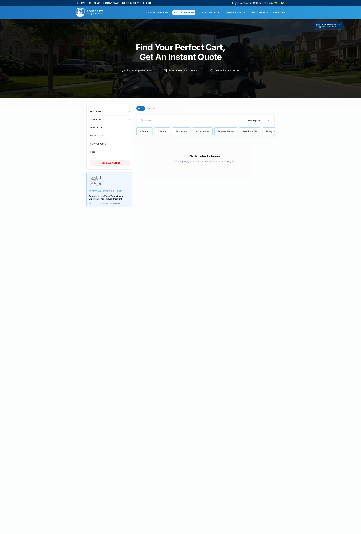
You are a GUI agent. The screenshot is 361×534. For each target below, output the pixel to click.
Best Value (181, 131)
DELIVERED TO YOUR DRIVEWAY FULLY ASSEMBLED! (111, 3)
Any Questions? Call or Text (259, 3)
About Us (279, 12)
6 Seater (162, 131)
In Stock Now (202, 131)
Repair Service (209, 12)
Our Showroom (157, 12)
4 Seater (144, 131)
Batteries (259, 12)
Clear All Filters (110, 163)
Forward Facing (226, 131)
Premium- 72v (250, 131)
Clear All (151, 108)
